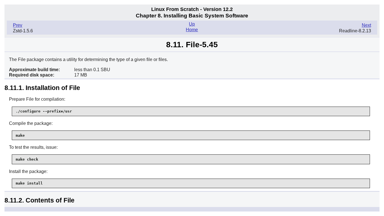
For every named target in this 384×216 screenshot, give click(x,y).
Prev (17, 25)
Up (192, 24)
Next (366, 25)
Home (192, 29)
